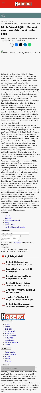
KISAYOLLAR (6, 348)
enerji (7, 223)
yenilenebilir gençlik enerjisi (15, 227)
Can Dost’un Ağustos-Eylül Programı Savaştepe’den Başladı (20, 298)
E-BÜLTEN (5, 365)
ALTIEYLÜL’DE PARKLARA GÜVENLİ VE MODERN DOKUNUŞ (20, 291)
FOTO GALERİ (10, 331)
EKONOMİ (8, 329)
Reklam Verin (10, 352)
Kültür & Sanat (10, 336)
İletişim (7, 359)
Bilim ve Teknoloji (11, 342)
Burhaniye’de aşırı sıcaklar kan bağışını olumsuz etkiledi (19, 277)
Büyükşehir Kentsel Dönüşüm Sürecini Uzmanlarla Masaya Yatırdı (18, 284)
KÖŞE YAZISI (9, 333)
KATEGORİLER (7, 321)
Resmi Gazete (10, 340)
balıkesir (8, 218)
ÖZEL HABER (9, 338)
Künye (7, 356)
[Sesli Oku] (12, 45)
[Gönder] (36, 367)
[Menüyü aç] (3, 4)
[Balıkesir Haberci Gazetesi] (23, 4)
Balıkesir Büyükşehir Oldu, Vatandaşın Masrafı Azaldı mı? (19, 263)
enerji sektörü (10, 225)
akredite (8, 216)
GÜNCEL (11, 21)
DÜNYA (7, 327)
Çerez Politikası (10, 354)
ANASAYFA (4, 21)
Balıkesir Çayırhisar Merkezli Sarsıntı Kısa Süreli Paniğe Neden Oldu (20, 305)
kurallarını (17, 242)
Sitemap (8, 361)
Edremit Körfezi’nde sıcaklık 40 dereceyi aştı (19, 270)
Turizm (7, 345)
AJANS (7, 325)
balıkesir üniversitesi (12, 220)
